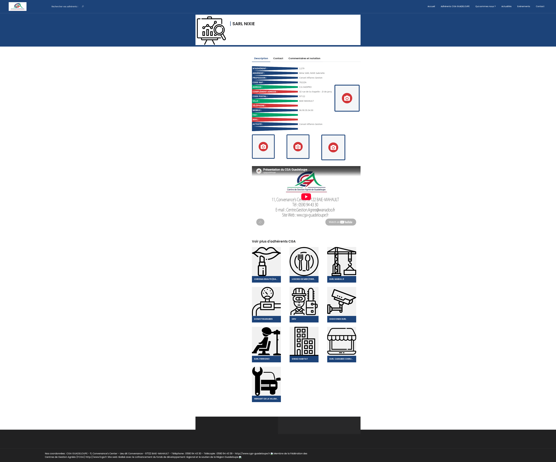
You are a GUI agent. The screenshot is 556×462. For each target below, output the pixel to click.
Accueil (431, 6)
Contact (540, 6)
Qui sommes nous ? (485, 6)
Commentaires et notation (304, 58)
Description (261, 58)
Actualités (506, 6)
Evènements (523, 6)
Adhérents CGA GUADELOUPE (455, 6)
